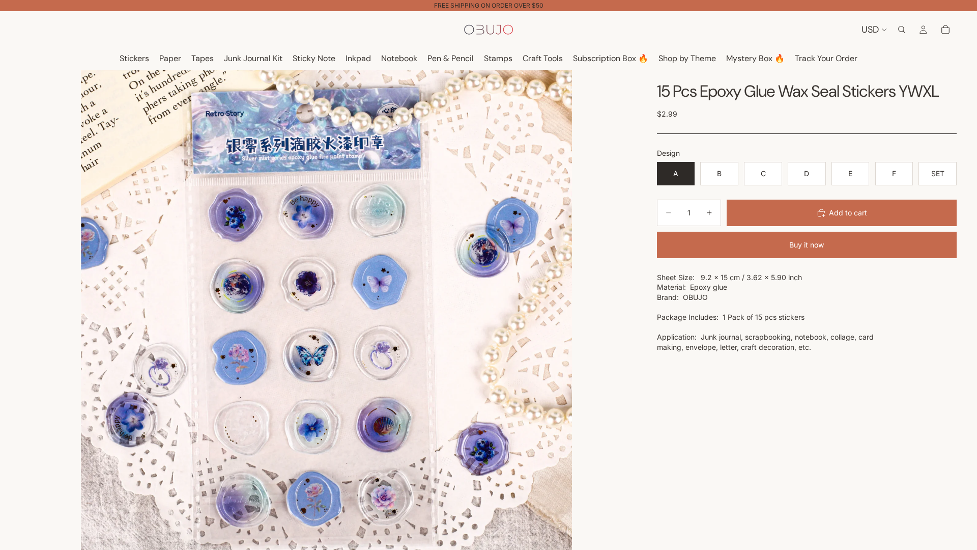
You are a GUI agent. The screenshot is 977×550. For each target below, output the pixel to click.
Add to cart (848, 212)
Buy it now (806, 244)
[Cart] (945, 29)
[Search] (901, 29)
